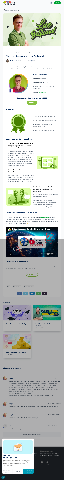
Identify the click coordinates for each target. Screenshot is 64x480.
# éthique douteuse (29, 286)
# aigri (8, 286)
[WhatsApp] (38, 293)
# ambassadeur (17, 286)
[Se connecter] (51, 2)
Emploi (35, 468)
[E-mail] (44, 293)
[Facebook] (19, 293)
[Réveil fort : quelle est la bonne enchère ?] (47, 312)
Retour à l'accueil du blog (12, 10)
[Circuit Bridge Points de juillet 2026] (17, 341)
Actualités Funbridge (12, 52)
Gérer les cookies (21, 475)
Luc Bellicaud (43, 92)
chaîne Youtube (44, 217)
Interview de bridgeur (26, 52)
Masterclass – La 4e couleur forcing (16, 324)
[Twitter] (25, 293)
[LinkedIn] (32, 293)
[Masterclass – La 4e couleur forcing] (17, 312)
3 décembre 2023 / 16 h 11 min (54, 425)
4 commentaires (37, 61)
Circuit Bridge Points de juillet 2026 (16, 352)
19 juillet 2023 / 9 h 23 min (54, 403)
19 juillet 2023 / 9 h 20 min (54, 378)
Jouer (57, 2)
